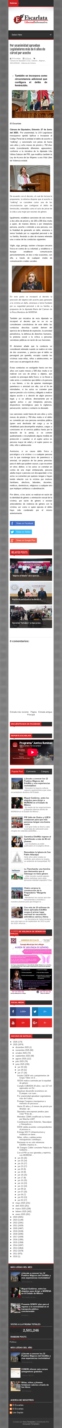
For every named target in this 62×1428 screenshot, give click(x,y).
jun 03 (21, 1197)
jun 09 (21, 1189)
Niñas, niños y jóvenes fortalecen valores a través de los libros (35, 1384)
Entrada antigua (45, 712)
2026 (15, 1042)
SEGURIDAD (15, 63)
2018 (15, 1234)
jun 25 (21, 1161)
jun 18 (21, 1175)
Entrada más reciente (19, 712)
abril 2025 (20, 1206)
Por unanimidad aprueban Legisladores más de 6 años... (34, 1097)
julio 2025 (19, 1061)
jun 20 (21, 1169)
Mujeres (42, 61)
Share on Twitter (23, 532)
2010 (15, 1256)
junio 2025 (20, 1064)
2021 (15, 1225)
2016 (15, 1239)
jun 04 (21, 1194)
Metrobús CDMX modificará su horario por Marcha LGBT (33, 1118)
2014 (15, 1245)
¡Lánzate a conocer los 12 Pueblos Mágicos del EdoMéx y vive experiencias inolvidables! (36, 1275)
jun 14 (21, 1183)
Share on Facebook (24, 523)
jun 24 (21, 1163)
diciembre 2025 (22, 1047)
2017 (15, 1237)
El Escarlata (18, 1405)
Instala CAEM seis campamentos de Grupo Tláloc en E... (33, 1076)
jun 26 (21, 1158)
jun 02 (21, 1200)
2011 (15, 1253)
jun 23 (21, 1166)
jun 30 (21, 1067)
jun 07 (21, 1192)
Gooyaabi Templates (31, 1424)
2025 (15, 1044)
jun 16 (21, 1180)
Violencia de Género (28, 63)
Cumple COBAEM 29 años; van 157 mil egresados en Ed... (34, 1087)
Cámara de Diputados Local (20, 61)
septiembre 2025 (23, 1056)
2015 (15, 1242)
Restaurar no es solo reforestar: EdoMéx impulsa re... (31, 1143)
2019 (15, 1231)
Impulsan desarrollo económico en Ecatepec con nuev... (32, 1092)
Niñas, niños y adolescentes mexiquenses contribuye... (29, 1138)
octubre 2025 (21, 1053)
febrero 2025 (21, 1211)
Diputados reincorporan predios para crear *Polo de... (32, 1112)
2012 (15, 1251)
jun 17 (21, 1178)
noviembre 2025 (22, 1050)
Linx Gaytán (18, 1412)
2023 (15, 1220)
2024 (15, 1217)
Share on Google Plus (25, 540)
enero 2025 (20, 1214)
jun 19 (21, 1172)
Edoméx (35, 61)
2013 (15, 1248)
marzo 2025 (20, 1208)
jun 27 (21, 1073)
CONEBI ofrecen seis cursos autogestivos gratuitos (34, 1370)
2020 (15, 1228)
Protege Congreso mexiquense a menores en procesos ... (31, 1102)
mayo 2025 (20, 1203)
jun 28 (21, 1070)
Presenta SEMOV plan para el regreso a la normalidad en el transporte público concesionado (35, 1307)
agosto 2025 (21, 1059)
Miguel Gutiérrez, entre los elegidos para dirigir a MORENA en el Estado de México (36, 1291)
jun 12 (21, 1186)
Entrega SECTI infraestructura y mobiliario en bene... (31, 1133)
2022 (15, 1223)
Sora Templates (29, 1422)
